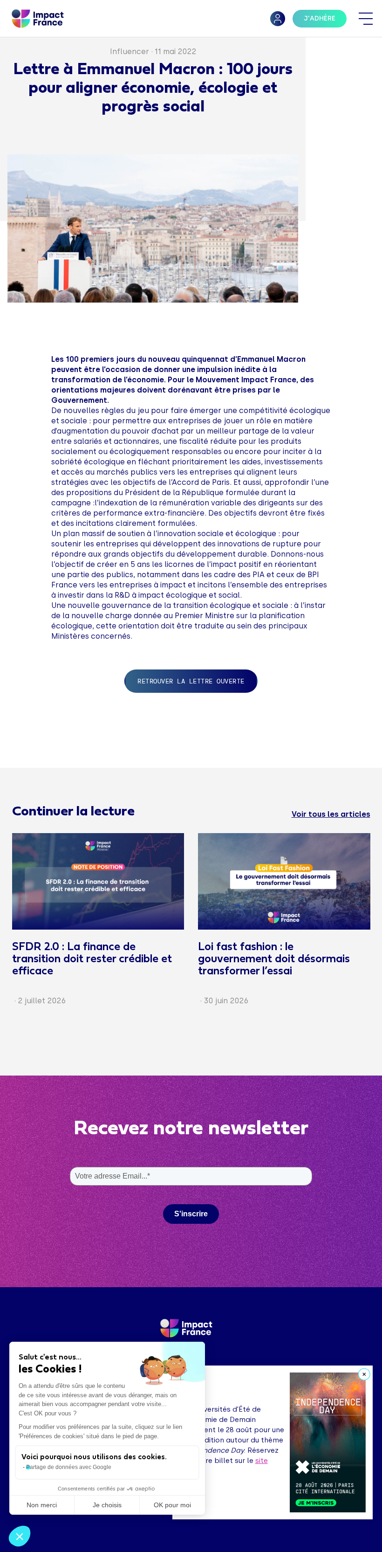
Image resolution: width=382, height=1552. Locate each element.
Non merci (42, 1505)
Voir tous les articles (331, 814)
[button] (19, 1536)
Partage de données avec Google (68, 1467)
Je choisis (107, 1505)
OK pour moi (172, 1505)
